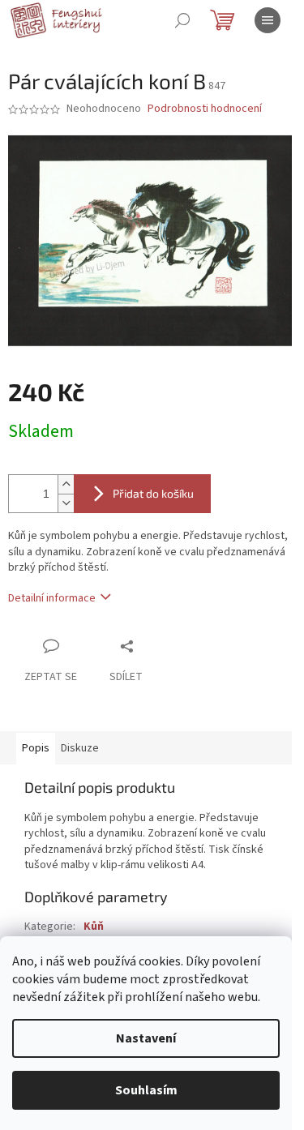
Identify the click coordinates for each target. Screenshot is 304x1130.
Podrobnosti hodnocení (205, 109)
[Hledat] (182, 20)
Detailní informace (52, 598)
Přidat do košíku (153, 493)
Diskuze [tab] (80, 748)
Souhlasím (146, 1090)
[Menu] (267, 20)
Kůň (93, 926)
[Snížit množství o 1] (66, 503)
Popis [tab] (35, 748)
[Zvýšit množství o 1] (66, 484)
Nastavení (146, 1038)
